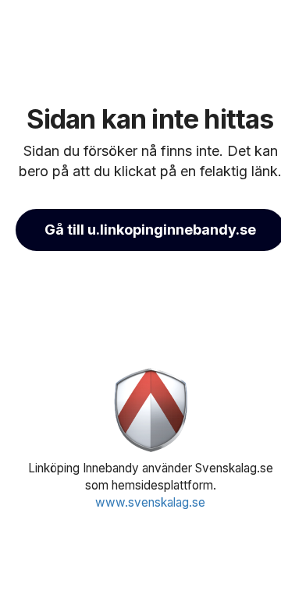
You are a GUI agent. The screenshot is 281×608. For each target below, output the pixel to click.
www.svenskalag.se (150, 502)
